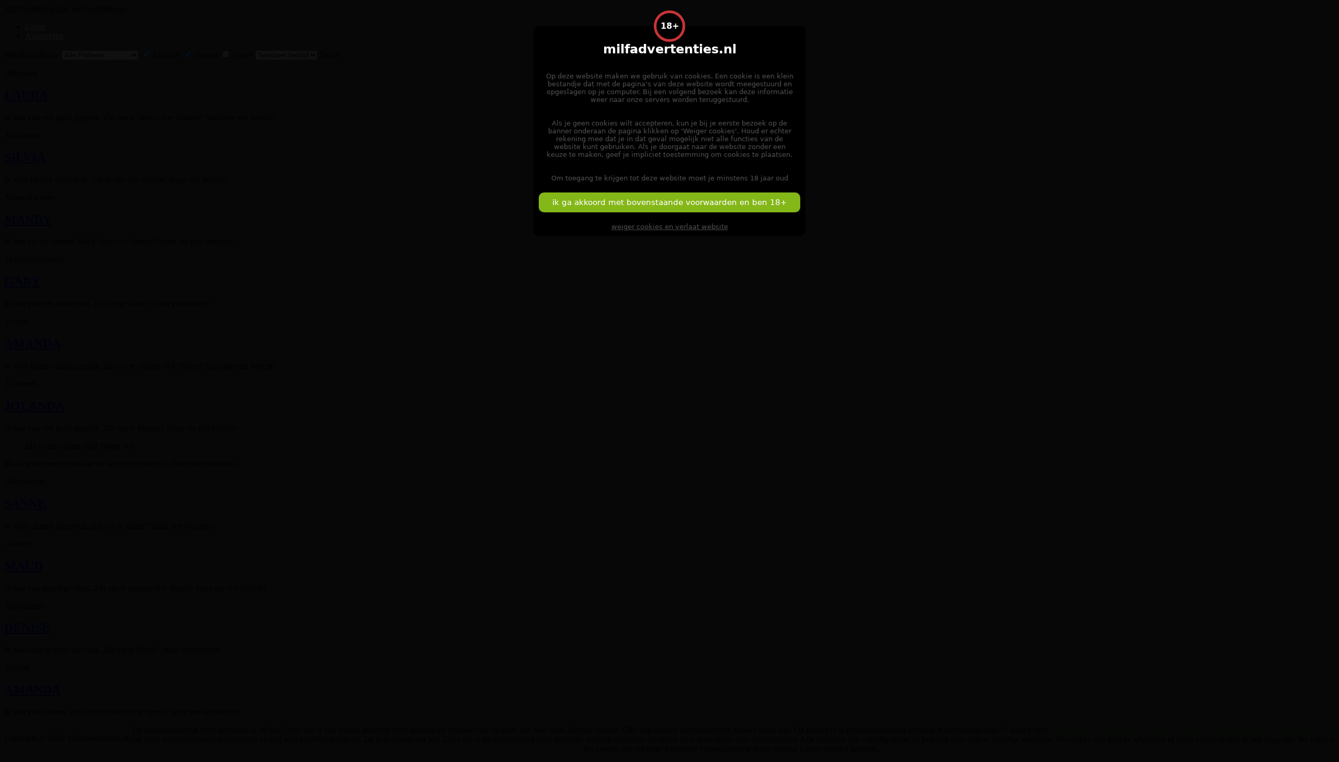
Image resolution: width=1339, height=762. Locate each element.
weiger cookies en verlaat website (669, 227)
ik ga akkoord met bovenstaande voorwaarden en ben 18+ (669, 202)
